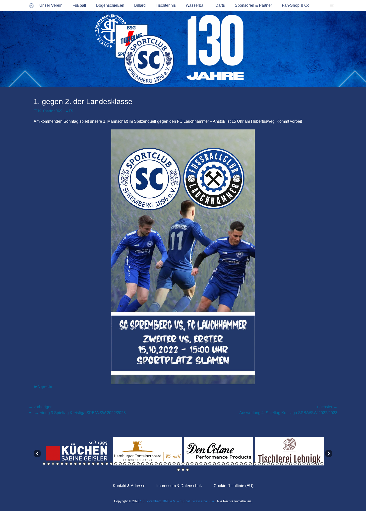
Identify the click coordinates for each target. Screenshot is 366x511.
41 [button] (223, 463)
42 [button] (227, 463)
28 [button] (165, 463)
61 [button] (312, 463)
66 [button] (187, 469)
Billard (140, 5)
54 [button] (281, 463)
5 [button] (62, 463)
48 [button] (254, 463)
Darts (220, 5)
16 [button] (111, 463)
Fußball (79, 5)
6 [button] (66, 463)
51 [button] (268, 463)
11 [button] (88, 463)
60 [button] (308, 463)
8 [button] (75, 463)
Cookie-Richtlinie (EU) (233, 486)
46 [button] (245, 463)
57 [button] (295, 463)
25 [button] (151, 463)
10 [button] (84, 463)
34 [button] (191, 463)
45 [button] (241, 463)
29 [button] (169, 463)
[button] (37, 453)
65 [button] (183, 469)
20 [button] (129, 463)
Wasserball (195, 5)
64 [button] (178, 469)
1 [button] (44, 463)
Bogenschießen (110, 5)
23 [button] (142, 463)
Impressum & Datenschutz (179, 486)
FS (71, 111)
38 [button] (209, 463)
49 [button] (259, 463)
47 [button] (250, 463)
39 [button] (214, 463)
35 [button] (196, 463)
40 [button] (218, 463)
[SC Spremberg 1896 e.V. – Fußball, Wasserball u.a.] (31, 5)
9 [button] (79, 463)
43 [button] (232, 463)
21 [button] (133, 463)
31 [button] (178, 463)
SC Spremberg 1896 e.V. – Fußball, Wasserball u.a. (177, 501)
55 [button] (286, 463)
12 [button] (93, 463)
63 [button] (321, 463)
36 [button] (200, 463)
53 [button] (277, 463)
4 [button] (57, 463)
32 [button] (183, 463)
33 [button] (187, 463)
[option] (76, 451)
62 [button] (317, 463)
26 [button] (156, 463)
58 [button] (299, 463)
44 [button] (236, 463)
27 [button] (160, 463)
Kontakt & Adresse (129, 486)
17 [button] (115, 463)
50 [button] (263, 463)
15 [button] (106, 463)
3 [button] (53, 463)
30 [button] (174, 463)
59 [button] (304, 463)
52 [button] (272, 463)
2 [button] (48, 463)
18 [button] (120, 463)
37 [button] (205, 463)
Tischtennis (166, 5)
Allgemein (45, 387)
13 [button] (97, 463)
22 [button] (138, 463)
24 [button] (147, 463)
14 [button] (102, 463)
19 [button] (124, 463)
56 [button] (290, 463)
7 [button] (70, 463)
